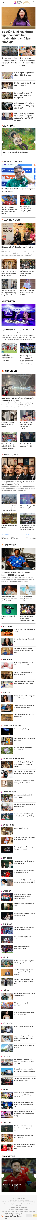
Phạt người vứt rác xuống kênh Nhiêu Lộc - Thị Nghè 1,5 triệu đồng (24, 981)
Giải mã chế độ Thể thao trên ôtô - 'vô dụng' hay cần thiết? (24, 105)
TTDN (5, 1090)
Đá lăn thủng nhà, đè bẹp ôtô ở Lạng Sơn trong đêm (23, 95)
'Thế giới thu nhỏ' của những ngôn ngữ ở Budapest (27, 273)
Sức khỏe (8, 1023)
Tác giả (6, 693)
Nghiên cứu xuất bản (13, 759)
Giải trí (6, 990)
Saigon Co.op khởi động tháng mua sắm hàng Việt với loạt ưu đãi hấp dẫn (24, 1095)
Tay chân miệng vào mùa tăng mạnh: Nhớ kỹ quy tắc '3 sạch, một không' (23, 1038)
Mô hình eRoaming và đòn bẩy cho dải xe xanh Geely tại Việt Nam (23, 1104)
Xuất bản (9, 126)
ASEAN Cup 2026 (12, 161)
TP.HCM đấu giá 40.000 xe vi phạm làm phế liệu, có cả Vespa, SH (27, 528)
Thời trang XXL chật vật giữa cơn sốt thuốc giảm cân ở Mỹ (9, 599)
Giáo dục (7, 1123)
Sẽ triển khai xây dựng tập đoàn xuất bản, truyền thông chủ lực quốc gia (17, 37)
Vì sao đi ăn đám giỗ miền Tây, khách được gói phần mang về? (9, 446)
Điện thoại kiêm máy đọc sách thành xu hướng (8, 424)
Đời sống (7, 858)
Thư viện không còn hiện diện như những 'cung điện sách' (9, 293)
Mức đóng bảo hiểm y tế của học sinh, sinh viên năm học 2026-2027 (24, 1147)
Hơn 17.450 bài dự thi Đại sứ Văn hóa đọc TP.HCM (27, 293)
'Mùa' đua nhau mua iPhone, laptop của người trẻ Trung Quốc (27, 618)
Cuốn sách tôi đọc (12, 726)
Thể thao (7, 924)
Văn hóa (7, 891)
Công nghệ (8, 825)
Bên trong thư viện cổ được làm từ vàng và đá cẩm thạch (9, 273)
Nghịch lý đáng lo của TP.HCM (23, 1026)
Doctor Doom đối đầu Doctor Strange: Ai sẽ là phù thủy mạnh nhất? (24, 651)
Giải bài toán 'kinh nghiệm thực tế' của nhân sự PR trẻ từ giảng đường (24, 1114)
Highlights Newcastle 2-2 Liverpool (8, 358)
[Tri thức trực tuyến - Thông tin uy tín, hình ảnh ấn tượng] (22, 2)
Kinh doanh (11, 454)
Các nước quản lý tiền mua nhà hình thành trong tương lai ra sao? (9, 508)
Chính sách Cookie (14, 1216)
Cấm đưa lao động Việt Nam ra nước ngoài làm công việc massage (23, 972)
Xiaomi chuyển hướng (21, 828)
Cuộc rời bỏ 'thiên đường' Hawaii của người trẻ (26, 599)
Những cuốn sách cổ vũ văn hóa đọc (15, 152)
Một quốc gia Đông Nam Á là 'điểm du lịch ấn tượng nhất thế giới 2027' (24, 1062)
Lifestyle (10, 545)
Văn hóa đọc (12, 220)
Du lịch (6, 1057)
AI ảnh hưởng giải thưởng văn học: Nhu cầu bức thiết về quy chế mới (23, 764)
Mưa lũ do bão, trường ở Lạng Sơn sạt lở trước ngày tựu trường (23, 1128)
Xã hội (6, 957)
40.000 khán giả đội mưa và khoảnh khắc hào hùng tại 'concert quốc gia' (22, 896)
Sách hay (7, 660)
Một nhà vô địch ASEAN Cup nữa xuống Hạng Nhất (25, 209)
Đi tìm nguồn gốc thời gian (22, 729)
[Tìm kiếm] (34, 2)
